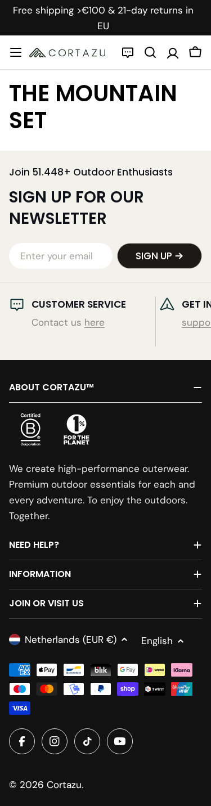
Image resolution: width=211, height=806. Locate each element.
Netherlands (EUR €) (70, 639)
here (94, 322)
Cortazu (64, 784)
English (157, 640)
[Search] (150, 52)
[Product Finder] (127, 52)
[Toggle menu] (16, 52)
